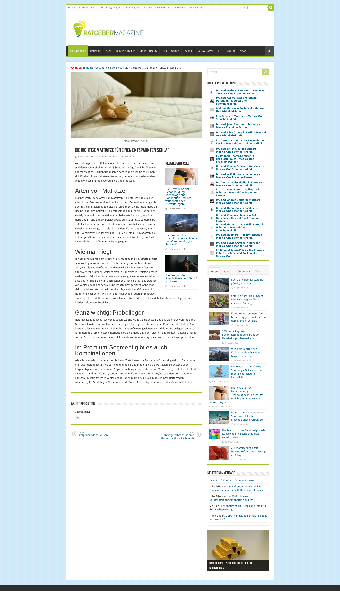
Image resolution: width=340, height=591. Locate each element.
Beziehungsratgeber (111, 7)
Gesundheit (77, 50)
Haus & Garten (205, 50)
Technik (188, 50)
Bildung (230, 50)
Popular (228, 271)
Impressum (179, 7)
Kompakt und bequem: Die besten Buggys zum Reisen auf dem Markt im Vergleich (249, 317)
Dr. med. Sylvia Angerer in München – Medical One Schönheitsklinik (239, 244)
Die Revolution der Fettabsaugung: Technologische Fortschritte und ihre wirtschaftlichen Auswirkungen (178, 196)
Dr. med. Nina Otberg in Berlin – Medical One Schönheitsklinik (241, 134)
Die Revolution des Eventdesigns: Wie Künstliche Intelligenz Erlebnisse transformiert (243, 434)
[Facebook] (247, 7)
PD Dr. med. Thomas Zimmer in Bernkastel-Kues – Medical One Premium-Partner (235, 158)
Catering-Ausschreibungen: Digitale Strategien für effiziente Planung (247, 299)
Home (89, 67)
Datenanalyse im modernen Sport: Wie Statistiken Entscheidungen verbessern (247, 416)
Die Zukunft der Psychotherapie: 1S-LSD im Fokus (181, 278)
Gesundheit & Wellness (108, 67)
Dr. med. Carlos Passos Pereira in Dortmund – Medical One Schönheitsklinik (236, 100)
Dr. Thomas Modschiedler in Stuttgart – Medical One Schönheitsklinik (240, 184)
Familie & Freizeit (125, 50)
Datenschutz (195, 7)
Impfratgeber (132, 7)
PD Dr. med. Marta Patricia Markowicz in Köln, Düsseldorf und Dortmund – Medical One (240, 253)
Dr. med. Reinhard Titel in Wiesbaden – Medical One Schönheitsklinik (240, 236)
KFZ (220, 50)
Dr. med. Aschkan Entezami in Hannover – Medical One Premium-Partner (240, 92)
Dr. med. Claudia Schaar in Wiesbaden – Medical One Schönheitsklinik (240, 168)
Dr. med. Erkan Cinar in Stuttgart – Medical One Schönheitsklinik (237, 150)
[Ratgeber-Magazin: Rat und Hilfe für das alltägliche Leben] (108, 28)
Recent (215, 271)
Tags (258, 271)
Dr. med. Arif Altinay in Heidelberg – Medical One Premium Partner (238, 176)
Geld (164, 50)
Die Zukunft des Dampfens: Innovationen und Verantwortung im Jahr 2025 (181, 240)
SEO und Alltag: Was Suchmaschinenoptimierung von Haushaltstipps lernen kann (241, 335)
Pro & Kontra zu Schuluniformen (235, 480)
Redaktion (83, 156)
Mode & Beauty (148, 50)
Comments (244, 271)
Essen (108, 50)
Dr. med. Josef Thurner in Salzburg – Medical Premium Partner (238, 126)
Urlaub (175, 50)
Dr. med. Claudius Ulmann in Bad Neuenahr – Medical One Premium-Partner (237, 218)
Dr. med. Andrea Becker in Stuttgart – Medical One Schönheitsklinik (239, 201)
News (243, 50)
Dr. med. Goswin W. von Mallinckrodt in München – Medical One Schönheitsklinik (240, 227)
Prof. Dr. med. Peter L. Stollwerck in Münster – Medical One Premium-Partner (238, 192)
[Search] (271, 8)
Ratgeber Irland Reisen (93, 434)
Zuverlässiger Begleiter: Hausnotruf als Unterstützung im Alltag (248, 451)
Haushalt (95, 50)
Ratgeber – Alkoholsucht (156, 7)
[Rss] (243, 7)
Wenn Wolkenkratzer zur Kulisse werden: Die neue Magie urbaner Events (245, 352)
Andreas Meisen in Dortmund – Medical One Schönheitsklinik (240, 109)
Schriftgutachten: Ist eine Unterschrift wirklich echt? (177, 435)
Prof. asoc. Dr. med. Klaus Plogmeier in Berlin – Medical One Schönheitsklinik (240, 142)
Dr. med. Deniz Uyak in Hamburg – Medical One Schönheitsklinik (237, 209)
